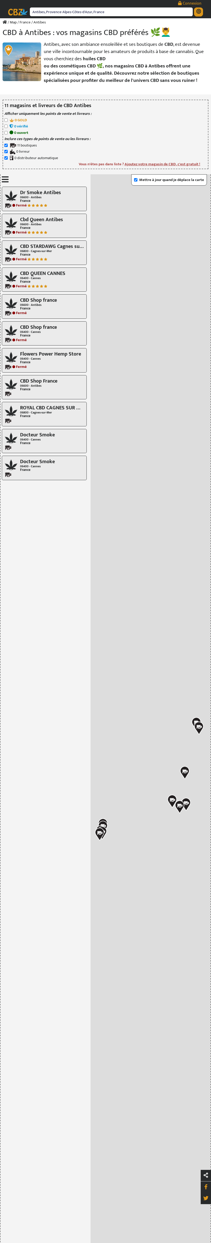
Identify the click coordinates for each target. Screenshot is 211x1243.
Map (13, 22)
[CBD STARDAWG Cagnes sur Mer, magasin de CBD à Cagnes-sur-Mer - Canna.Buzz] (11, 249)
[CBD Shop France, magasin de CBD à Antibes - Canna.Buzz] (11, 384)
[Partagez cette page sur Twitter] (206, 1198)
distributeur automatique (36, 158)
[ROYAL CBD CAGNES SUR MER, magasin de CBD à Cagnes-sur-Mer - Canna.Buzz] (11, 411)
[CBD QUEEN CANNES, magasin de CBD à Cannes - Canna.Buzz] (11, 276)
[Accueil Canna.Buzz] (5, 22)
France (25, 22)
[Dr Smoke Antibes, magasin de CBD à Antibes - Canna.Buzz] (11, 196)
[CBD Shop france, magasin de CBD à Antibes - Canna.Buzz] (11, 303)
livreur (23, 152)
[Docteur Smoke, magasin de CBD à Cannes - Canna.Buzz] (11, 438)
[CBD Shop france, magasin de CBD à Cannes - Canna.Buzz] (11, 330)
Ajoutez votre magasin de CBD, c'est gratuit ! (162, 164)
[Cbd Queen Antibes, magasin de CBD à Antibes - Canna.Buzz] (11, 222)
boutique (27, 146)
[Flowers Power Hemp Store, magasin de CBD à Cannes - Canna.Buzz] (11, 357)
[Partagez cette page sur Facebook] (206, 1187)
